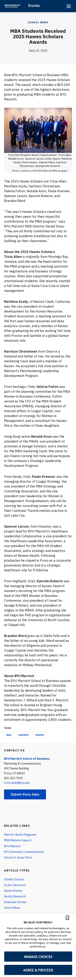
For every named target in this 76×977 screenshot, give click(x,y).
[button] (67, 918)
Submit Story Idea (25, 794)
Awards (23, 735)
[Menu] (68, 6)
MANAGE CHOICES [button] (38, 956)
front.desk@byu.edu (17, 783)
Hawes (39, 735)
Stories (34, 5)
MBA (9, 735)
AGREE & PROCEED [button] (38, 970)
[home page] (12, 6)
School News (38, 22)
